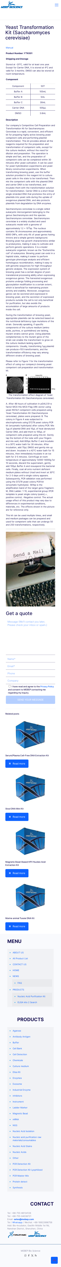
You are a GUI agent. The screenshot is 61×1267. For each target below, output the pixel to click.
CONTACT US (19, 964)
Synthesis (18, 1187)
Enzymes (17, 1078)
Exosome (17, 1084)
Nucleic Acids (19, 1152)
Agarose (17, 1030)
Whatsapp (17, 1222)
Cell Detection (20, 1054)
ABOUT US (18, 952)
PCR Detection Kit (22, 1164)
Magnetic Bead (20, 1113)
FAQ (20, 983)
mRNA (16, 1119)
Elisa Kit (16, 1072)
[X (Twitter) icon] (32, 1255)
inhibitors (17, 1095)
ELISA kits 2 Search (27, 1002)
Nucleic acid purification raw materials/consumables (27, 1139)
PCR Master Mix (21, 1175)
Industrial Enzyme (22, 1089)
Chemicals (18, 1060)
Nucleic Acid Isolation (23, 1131)
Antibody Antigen (21, 1036)
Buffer (16, 1042)
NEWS (16, 976)
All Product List (20, 958)
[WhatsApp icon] (25, 1255)
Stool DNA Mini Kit (14, 808)
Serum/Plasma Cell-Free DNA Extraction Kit (27, 755)
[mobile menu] (56, 5)
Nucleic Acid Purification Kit (31, 996)
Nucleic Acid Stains (22, 1146)
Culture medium (21, 1066)
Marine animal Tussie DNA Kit (19, 918)
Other (16, 1158)
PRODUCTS (18, 989)
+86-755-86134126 (21, 1213)
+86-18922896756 (42, 1222)
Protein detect (20, 1181)
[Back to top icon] (54, 1260)
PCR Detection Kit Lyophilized (27, 1169)
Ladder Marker (20, 1107)
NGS (15, 1125)
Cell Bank (17, 1048)
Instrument (18, 1101)
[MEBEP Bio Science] (11, 5)
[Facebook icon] (29, 1255)
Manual (9, 47)
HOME (16, 970)
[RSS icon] (35, 1255)
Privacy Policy (47, 686)
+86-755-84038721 (21, 1216)
